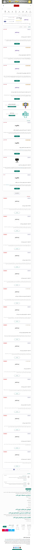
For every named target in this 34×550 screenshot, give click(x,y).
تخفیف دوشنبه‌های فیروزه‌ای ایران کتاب (25, 332)
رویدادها (29, 532)
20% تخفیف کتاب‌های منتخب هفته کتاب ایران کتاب (23, 296)
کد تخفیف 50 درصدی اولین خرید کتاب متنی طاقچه (23, 182)
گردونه (29, 533)
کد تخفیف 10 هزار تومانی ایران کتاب (25, 224)
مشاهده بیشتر (17, 193)
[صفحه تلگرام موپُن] (18, 547)
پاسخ (24, 479)
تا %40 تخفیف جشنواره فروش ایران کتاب (25, 55)
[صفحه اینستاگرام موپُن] (20, 547)
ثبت (4, 526)
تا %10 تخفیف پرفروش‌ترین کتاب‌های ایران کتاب (24, 73)
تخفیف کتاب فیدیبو (20, 167)
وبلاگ (29, 530)
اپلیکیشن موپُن (29, 527)
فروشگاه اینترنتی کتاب (24, 15)
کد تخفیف (15, 539)
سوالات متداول (17, 527)
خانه (30, 15)
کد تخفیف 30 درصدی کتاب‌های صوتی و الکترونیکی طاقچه (22, 130)
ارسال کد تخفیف (12, 115)
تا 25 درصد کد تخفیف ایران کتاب (26, 405)
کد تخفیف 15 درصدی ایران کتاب (26, 441)
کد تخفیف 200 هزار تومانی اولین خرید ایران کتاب (23, 314)
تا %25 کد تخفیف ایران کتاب (26, 205)
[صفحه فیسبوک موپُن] (14, 547)
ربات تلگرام (29, 529)
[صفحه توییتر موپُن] (16, 547)
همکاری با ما (23, 527)
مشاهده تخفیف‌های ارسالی (12, 106)
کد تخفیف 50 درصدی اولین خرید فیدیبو (25, 165)
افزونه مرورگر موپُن (29, 526)
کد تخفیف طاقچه (18, 133)
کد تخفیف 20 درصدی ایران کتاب (26, 37)
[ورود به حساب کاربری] (3, 5)
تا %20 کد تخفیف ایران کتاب (26, 260)
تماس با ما (23, 529)
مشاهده (17, 43)
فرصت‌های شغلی (23, 526)
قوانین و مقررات (17, 529)
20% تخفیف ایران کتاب (27, 368)
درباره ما (17, 526)
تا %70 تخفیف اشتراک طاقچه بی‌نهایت (25, 147)
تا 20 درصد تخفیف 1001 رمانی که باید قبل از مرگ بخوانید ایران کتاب (21, 92)
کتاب (28, 15)
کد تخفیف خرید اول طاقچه (9, 184)
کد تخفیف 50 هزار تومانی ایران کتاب (25, 350)
